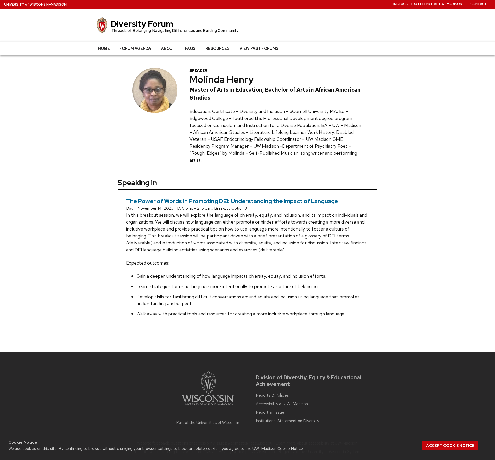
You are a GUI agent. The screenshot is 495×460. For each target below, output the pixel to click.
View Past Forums (259, 48)
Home (104, 48)
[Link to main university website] (208, 406)
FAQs (190, 48)
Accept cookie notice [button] (450, 445)
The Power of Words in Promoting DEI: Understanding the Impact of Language (232, 201)
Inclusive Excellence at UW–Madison (427, 4)
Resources (217, 48)
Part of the (207, 422)
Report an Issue (270, 412)
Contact (478, 4)
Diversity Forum (142, 23)
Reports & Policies (272, 395)
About (168, 48)
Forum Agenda (135, 48)
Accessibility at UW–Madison (282, 403)
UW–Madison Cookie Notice (277, 448)
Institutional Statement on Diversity (287, 420)
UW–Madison (35, 4)
